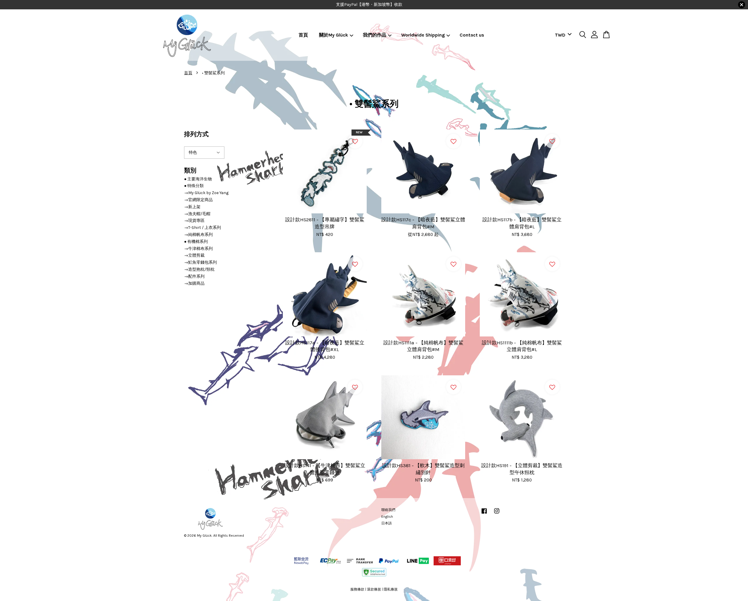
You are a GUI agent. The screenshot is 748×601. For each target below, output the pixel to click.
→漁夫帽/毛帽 (197, 213)
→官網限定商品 (198, 199)
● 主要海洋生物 (198, 179)
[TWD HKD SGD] (562, 35)
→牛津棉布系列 (198, 248)
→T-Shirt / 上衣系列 (202, 227)
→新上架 (192, 206)
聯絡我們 (388, 510)
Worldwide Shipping (423, 35)
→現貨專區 (194, 220)
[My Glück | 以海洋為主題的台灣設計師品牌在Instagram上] (497, 514)
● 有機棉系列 (196, 241)
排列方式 (196, 134)
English (387, 516)
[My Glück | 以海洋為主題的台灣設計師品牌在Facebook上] (484, 514)
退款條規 (374, 589)
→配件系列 (194, 276)
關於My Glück (333, 35)
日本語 (386, 523)
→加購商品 (194, 283)
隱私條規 (391, 589)
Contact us (472, 35)
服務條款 (357, 589)
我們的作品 (374, 35)
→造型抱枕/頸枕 (199, 269)
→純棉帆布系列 (198, 234)
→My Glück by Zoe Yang (206, 192)
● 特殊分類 (194, 185)
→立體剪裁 (194, 255)
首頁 (303, 35)
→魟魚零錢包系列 (200, 262)
